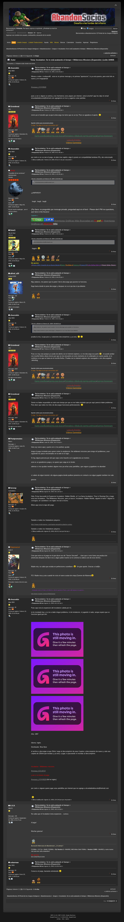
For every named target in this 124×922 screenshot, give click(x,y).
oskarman (14, 862)
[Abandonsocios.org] (12, 214)
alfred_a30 (14, 273)
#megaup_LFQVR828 (38, 87)
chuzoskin (14, 68)
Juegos (91, 28)
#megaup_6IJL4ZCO (38, 771)
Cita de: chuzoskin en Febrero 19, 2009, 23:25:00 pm (47, 178)
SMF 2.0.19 (53, 915)
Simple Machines (70, 915)
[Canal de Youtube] (12, 141)
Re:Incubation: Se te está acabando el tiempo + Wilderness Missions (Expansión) (52, 69)
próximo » (114, 53)
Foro (84, 28)
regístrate (39, 28)
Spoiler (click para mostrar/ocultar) (42, 123)
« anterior (107, 53)
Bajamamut (15, 547)
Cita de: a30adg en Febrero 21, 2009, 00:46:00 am (46, 323)
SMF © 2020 (61, 915)
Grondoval (14, 106)
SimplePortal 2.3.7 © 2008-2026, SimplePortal (63, 917)
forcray (13, 488)
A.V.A (12, 806)
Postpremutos (16, 439)
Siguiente (29, 56)
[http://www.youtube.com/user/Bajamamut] (12, 587)
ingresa (32, 28)
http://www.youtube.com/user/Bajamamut (43, 593)
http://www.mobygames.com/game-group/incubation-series (51, 524)
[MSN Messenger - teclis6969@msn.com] (9, 585)
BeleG (13, 230)
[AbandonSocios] (12, 266)
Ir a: (105, 901)
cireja (12, 170)
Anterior (15, 56)
